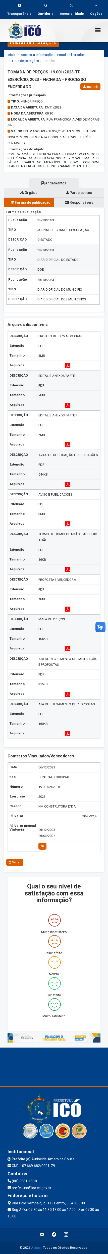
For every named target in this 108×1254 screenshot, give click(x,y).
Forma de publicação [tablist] (32, 202)
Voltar (16, 862)
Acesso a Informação (37, 55)
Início (12, 55)
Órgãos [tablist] (30, 193)
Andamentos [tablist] (55, 183)
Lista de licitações (25, 61)
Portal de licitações (71, 55)
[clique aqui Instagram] (66, 1234)
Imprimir (92, 86)
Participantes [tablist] (80, 193)
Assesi (36, 1247)
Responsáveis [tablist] (81, 202)
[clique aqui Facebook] (54, 1234)
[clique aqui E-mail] (42, 1234)
